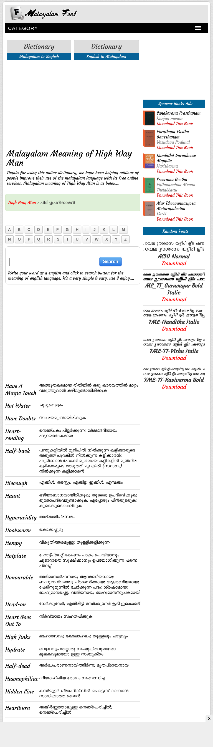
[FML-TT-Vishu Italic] (174, 346)
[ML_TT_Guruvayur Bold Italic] (174, 280)
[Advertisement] (72, 103)
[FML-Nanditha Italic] (174, 316)
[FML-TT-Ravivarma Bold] (174, 374)
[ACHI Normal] (174, 251)
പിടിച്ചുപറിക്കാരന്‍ (57, 202)
